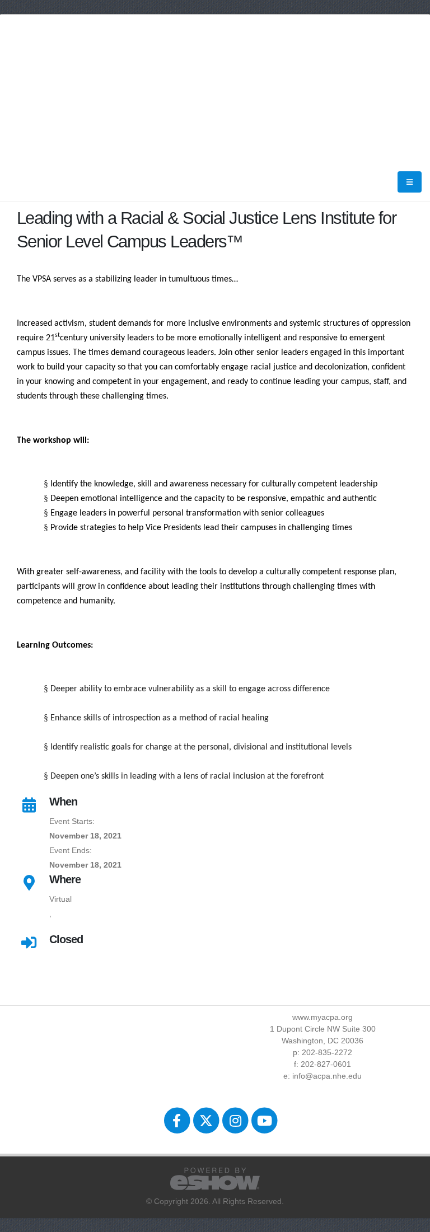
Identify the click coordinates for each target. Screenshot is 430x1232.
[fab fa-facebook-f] (177, 1121)
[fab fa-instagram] (236, 1121)
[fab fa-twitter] (206, 1121)
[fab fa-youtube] (264, 1121)
